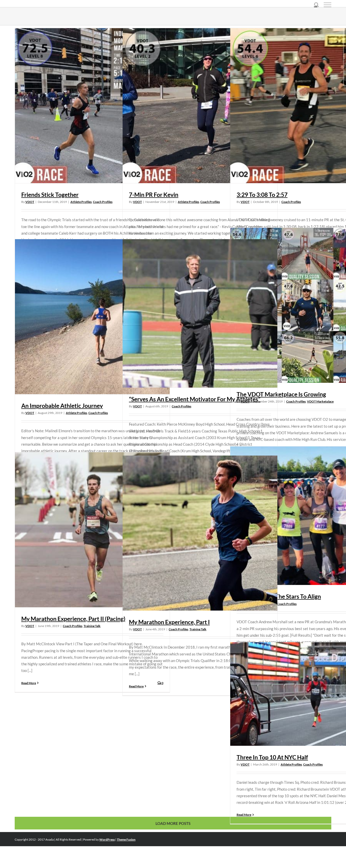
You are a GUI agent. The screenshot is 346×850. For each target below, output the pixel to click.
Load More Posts (173, 823)
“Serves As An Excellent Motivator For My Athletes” (194, 399)
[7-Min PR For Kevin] (200, 105)
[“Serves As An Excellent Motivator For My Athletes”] (200, 313)
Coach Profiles (102, 202)
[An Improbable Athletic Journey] (92, 316)
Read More (28, 683)
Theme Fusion (126, 839)
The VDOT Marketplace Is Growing (281, 394)
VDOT (29, 202)
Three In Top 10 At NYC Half (272, 757)
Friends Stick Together (50, 194)
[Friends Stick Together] (92, 105)
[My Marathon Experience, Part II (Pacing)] (92, 529)
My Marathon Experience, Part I (169, 622)
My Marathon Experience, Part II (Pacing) (73, 618)
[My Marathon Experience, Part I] (200, 533)
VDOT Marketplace (320, 401)
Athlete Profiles (81, 202)
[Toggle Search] (316, 4)
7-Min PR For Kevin (153, 194)
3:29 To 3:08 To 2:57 (262, 194)
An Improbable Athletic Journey (62, 405)
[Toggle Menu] (327, 5)
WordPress (107, 839)
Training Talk (92, 626)
